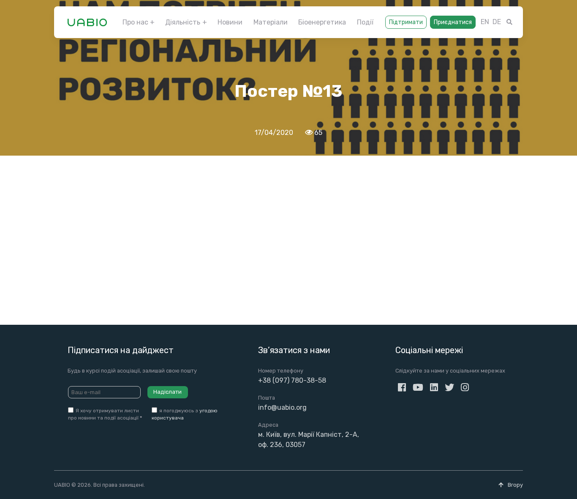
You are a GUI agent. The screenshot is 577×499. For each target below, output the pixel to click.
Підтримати (406, 22)
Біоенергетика (322, 22)
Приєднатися (453, 22)
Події (365, 22)
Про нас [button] (135, 22)
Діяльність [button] (182, 22)
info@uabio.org (282, 407)
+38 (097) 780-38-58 (292, 380)
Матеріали (270, 22)
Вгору (514, 485)
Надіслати (167, 392)
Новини (230, 22)
